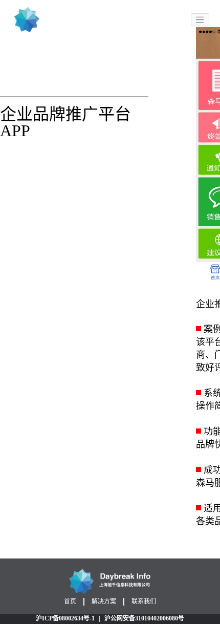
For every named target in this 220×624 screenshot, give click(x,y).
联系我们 (143, 601)
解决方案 (104, 601)
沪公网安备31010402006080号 (144, 618)
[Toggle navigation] (200, 20)
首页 (70, 601)
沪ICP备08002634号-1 (65, 618)
